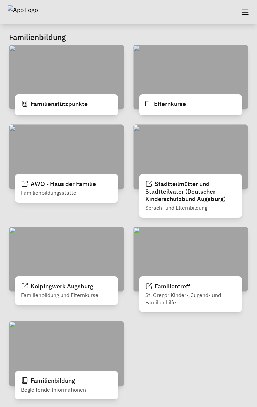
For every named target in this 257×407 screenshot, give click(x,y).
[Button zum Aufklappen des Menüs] (245, 12)
